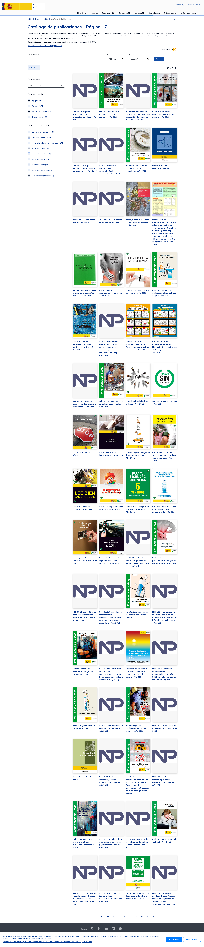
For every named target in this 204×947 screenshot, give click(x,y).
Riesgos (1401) (37, 106)
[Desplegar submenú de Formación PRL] (132, 13)
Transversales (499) (40, 117)
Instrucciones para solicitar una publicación (45, 45)
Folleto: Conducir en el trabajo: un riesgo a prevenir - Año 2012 (109, 114)
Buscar (159, 59)
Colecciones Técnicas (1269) (43, 132)
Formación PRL (125, 13)
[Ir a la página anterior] (91, 916)
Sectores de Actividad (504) (42, 111)
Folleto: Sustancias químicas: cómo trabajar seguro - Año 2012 (163, 114)
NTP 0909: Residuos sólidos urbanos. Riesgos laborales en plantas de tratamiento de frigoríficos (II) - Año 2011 (164, 898)
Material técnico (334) (40, 159)
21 (125, 917)
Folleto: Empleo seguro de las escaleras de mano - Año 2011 (137, 615)
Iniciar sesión (193, 5)
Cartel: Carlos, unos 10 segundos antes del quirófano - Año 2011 (109, 561)
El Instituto (81, 13)
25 (147, 917)
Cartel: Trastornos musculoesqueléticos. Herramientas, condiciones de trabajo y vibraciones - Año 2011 (164, 347)
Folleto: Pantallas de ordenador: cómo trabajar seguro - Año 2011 (164, 293)
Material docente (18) (40, 148)
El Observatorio (170, 13)
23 (136, 917)
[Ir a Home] (23, 6)
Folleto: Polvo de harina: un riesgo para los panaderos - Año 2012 (137, 168)
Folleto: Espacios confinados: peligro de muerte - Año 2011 (136, 728)
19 (113, 917)
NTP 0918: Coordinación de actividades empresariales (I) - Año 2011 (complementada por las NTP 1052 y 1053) (164, 674)
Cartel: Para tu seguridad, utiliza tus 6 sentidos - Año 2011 (138, 509)
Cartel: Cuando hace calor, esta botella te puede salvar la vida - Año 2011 (164, 509)
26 (153, 917)
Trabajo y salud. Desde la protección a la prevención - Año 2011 (138, 222)
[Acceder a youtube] (106, 930)
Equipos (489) (37, 100)
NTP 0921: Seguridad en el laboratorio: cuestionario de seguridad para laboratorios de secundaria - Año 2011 (111, 617)
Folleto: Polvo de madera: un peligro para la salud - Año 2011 (111, 404)
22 (130, 917)
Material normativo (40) (41, 154)
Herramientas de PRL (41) (42, 137)
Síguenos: (85, 929)
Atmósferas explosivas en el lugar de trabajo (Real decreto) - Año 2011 (84, 293)
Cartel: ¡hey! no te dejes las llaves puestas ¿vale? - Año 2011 (138, 455)
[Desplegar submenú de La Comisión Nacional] (199, 13)
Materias (94, 13)
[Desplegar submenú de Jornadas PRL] (146, 13)
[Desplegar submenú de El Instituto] (87, 13)
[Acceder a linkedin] (113, 930)
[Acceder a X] (99, 930)
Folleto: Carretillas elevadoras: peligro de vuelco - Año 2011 (83, 671)
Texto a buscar (34, 54)
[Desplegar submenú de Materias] (99, 13)
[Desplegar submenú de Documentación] (116, 13)
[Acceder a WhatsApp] (92, 930)
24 (142, 917)
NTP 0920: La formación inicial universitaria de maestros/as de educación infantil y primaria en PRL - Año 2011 (164, 617)
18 (108, 917)
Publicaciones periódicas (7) (43, 175)
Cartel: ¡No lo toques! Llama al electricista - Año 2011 (85, 561)
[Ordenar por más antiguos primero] (168, 68)
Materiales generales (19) (42, 170)
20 (119, 917)
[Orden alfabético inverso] (174, 68)
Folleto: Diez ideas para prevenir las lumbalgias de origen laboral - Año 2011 (164, 561)
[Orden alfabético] (171, 68)
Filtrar (32, 67)
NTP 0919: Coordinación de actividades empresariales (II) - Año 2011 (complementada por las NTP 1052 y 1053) (111, 674)
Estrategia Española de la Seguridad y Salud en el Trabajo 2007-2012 (137, 896)
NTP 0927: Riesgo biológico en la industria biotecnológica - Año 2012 (85, 168)
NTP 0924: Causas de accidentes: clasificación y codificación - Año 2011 (84, 404)
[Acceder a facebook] (120, 930)
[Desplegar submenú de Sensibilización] (161, 13)
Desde (106, 54)
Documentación (108, 13)
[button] (175, 19)
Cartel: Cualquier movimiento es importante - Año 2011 (111, 293)
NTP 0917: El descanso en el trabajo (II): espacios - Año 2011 (111, 728)
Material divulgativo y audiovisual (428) (47, 143)
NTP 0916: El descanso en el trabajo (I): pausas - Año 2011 (164, 728)
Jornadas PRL (140, 13)
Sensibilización (154, 13)
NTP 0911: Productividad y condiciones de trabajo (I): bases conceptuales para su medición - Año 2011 (84, 898)
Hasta (131, 54)
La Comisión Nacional (189, 13)
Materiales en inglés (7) (41, 165)
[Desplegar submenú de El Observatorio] (177, 13)
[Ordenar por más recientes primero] (164, 68)
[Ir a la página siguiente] (158, 916)
